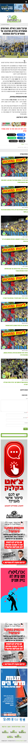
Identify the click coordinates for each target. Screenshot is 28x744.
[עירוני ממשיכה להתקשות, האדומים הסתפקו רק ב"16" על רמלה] (14, 226)
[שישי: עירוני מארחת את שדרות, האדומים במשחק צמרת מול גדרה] (14, 339)
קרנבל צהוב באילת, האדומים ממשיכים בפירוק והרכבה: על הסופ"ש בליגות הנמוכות (14, 31)
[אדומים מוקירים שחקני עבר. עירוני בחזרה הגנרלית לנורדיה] (14, 369)
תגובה (27, 398)
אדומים (25, 147)
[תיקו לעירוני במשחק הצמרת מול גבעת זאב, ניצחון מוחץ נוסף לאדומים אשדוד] (14, 167)
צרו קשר (4, 727)
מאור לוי (22, 144)
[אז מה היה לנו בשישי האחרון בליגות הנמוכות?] (14, 312)
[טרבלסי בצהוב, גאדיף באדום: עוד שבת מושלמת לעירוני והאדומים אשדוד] (14, 255)
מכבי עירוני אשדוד (20, 147)
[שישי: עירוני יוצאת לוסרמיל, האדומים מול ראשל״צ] (14, 284)
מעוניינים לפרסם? (16, 727)
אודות (23, 727)
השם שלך (25, 412)
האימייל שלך (25, 417)
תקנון (9, 727)
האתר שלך (26, 422)
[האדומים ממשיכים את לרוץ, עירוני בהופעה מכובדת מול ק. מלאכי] (14, 196)
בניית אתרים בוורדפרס (20, 740)
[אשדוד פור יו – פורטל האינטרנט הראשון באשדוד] (14, 17)
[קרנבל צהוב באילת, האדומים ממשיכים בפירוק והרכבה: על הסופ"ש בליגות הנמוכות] (14, 46)
